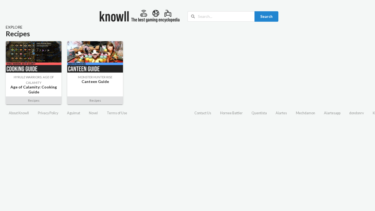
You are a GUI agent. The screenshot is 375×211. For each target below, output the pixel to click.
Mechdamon (305, 113)
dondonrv (356, 113)
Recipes (34, 100)
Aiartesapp (332, 113)
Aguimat (73, 113)
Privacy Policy (48, 113)
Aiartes (281, 113)
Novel (93, 113)
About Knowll (19, 113)
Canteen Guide (95, 81)
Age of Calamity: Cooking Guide (33, 89)
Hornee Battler (231, 113)
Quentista (259, 113)
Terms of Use (117, 113)
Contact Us (202, 113)
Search (266, 16)
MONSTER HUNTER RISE (95, 77)
